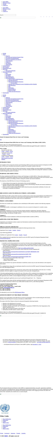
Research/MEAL (12, 89)
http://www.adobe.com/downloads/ (26, 248)
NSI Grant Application (10, 70)
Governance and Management (12, 58)
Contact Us (5, 5)
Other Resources (12, 85)
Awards (4, 4)
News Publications (10, 76)
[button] (26, 13)
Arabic (3, 151)
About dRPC (5, 1)
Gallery (4, 421)
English (7, 151)
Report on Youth (11, 90)
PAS (1, 139)
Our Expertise (6, 67)
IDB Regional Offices (19, 292)
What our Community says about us (13, 59)
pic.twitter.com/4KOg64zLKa (43, 342)
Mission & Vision (6, 2)
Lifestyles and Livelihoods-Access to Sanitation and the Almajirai (22, 84)
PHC (9, 86)
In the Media (8, 74)
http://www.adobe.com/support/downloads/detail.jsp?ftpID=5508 (17, 254)
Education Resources (12, 80)
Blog (7, 73)
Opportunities (6, 92)
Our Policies (8, 63)
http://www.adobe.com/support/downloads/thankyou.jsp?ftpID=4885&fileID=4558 (21, 251)
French (11, 151)
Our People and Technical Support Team (14, 57)
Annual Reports (9, 60)
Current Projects (6, 65)
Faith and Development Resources (15, 81)
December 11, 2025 (37, 344)
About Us (8, 55)
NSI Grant (5, 69)
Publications (11, 87)
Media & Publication (7, 71)
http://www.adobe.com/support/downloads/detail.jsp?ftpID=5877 (17, 256)
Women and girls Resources (14, 91)
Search (1, 15)
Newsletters (8, 75)
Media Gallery (6, 422)
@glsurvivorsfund (12, 342)
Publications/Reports (10, 78)
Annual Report (9, 64)
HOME (4, 53)
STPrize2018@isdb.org (5, 238)
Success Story (14, 83)
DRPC (6, 436)
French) (18, 230)
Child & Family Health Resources (15, 79)
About (4, 54)
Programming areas (7, 68)
